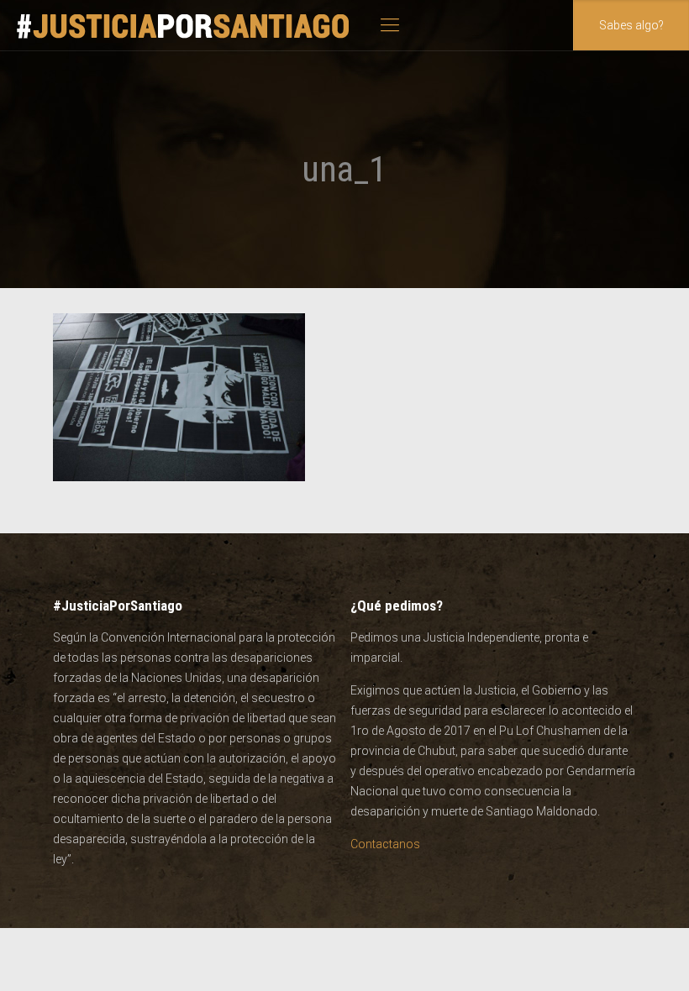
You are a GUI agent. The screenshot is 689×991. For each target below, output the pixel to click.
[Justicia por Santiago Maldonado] (183, 25)
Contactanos (385, 844)
